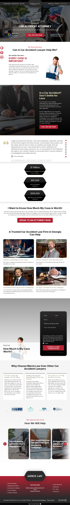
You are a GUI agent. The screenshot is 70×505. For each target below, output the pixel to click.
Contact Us (56, 491)
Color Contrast (41, 504)
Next (66, 157)
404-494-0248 (63, 3)
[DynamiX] (63, 500)
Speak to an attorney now (35, 220)
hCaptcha (61, 352)
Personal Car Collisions (14, 488)
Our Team (56, 489)
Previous (66, 140)
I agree (46, 343)
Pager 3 (2, 57)
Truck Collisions (12, 490)
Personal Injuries (12, 483)
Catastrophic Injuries (13, 485)
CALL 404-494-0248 (49, 127)
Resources (56, 487)
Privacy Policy (50, 500)
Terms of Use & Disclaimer (39, 500)
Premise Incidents (12, 492)
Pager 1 (2, 48)
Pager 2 (2, 52)
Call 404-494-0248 (35, 35)
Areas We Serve (57, 484)
